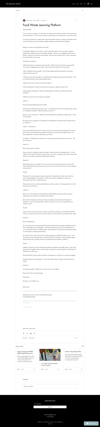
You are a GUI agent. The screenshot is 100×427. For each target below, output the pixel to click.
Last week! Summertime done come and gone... (49, 364)
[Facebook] (85, 4)
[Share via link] (34, 333)
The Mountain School (13, 4)
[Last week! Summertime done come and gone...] (50, 355)
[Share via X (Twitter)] (27, 333)
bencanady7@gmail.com (50, 414)
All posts (18, 10)
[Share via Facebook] (23, 333)
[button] (82, 10)
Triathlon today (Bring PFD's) (73, 351)
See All (82, 346)
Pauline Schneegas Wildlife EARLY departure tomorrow (25, 352)
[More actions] (76, 20)
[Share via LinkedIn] (30, 333)
